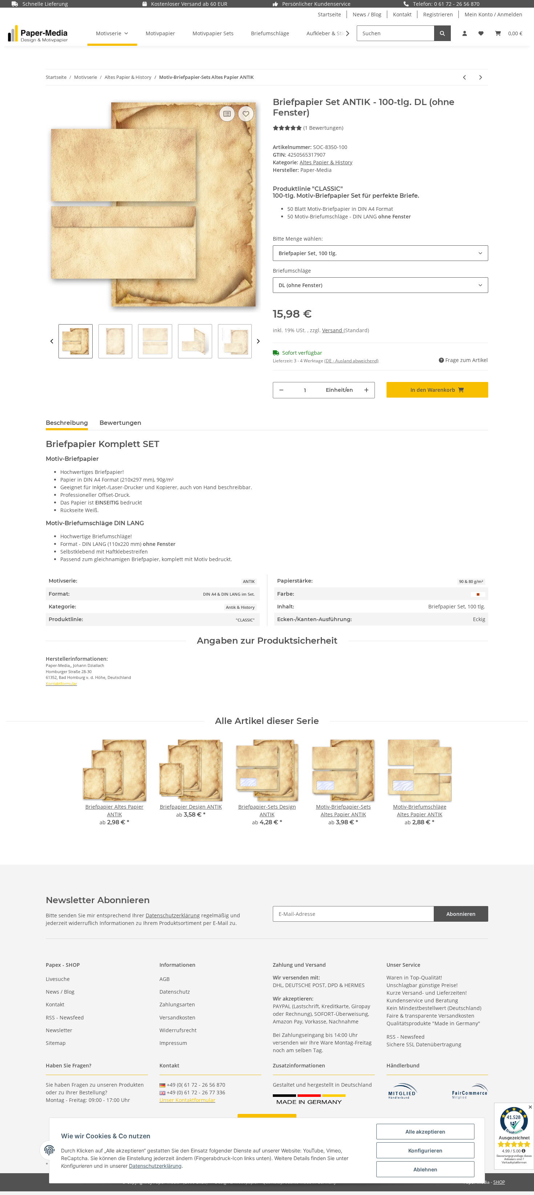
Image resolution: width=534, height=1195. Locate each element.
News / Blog (367, 14)
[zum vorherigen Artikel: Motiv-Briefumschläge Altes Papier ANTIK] (465, 77)
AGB (164, 978)
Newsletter (59, 1030)
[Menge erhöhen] (366, 390)
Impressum (173, 1042)
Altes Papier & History (326, 162)
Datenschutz (174, 991)
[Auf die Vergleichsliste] (227, 114)
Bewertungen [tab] (120, 422)
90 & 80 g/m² (471, 581)
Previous (52, 341)
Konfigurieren (425, 1150)
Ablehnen (425, 1169)
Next (258, 341)
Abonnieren (461, 913)
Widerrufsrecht (178, 1030)
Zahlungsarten (177, 1004)
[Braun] (478, 594)
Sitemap (56, 1042)
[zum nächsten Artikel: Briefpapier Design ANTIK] (480, 77)
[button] (465, 33)
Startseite (329, 14)
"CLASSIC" (245, 620)
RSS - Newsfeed (65, 1017)
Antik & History (240, 607)
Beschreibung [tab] (67, 422)
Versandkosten (177, 1017)
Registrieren (438, 14)
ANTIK (249, 581)
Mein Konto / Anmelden (493, 14)
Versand (333, 330)
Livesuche (58, 978)
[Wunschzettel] (481, 33)
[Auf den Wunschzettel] (246, 114)
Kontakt (402, 14)
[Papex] (38, 33)
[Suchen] (442, 33)
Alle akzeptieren (425, 1131)
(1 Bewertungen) (323, 127)
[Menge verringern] (281, 390)
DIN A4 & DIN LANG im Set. (229, 594)
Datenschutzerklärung (173, 915)
